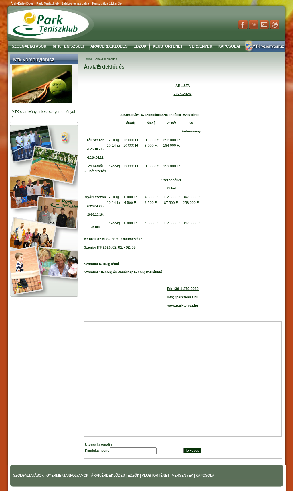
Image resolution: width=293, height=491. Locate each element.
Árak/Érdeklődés (109, 46)
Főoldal (88, 59)
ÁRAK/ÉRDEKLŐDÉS (108, 476)
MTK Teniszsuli (68, 46)
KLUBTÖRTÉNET (156, 476)
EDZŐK (134, 476)
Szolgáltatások (29, 46)
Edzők (140, 46)
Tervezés (192, 451)
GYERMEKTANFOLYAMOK (67, 476)
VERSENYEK (183, 476)
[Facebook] (243, 28)
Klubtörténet (168, 46)
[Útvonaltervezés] (275, 28)
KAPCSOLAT (206, 476)
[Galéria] (253, 28)
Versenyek (200, 46)
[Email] (264, 28)
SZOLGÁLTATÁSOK (29, 476)
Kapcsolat (229, 46)
